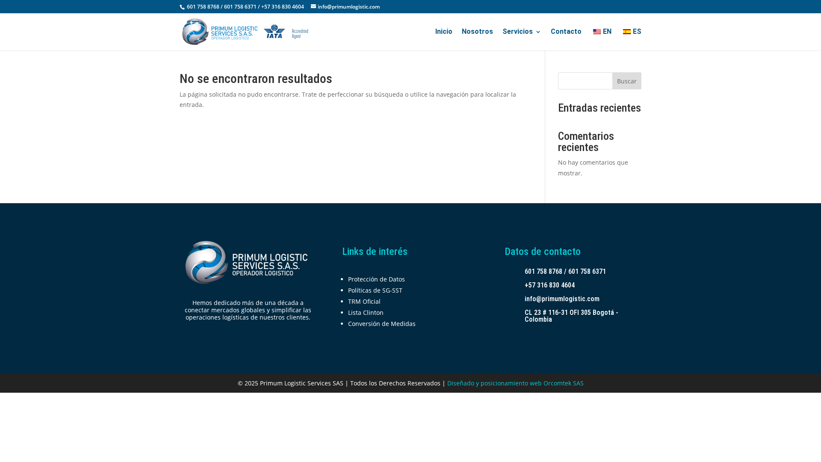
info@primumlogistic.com (562, 299)
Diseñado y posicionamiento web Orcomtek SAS (515, 383)
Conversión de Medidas (382, 324)
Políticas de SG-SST (375, 290)
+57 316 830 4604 (550, 285)
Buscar (627, 81)
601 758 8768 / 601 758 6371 (565, 271)
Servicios (517, 32)
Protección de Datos (376, 279)
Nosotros (477, 32)
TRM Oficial (364, 301)
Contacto (566, 32)
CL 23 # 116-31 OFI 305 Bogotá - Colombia (571, 315)
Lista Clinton (366, 312)
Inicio (443, 32)
